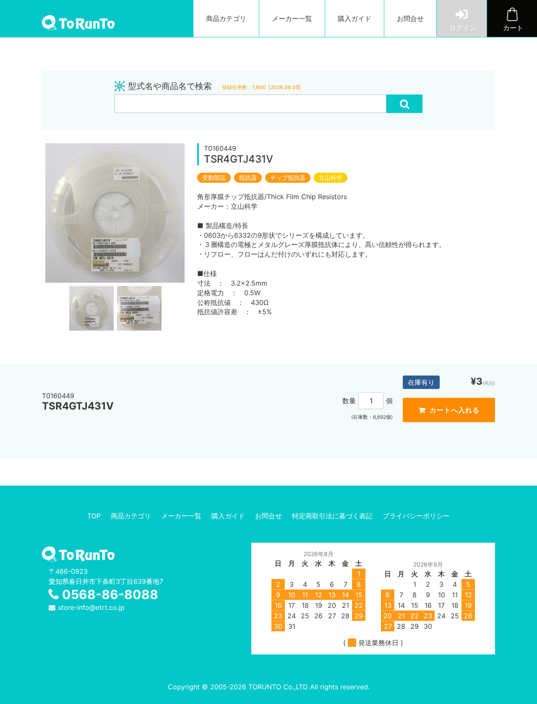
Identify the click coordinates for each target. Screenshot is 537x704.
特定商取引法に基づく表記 (332, 516)
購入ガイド (354, 18)
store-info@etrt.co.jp (91, 607)
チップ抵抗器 (287, 178)
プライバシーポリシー (416, 516)
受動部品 (214, 178)
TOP (94, 516)
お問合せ (410, 18)
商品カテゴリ (226, 18)
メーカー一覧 (292, 18)
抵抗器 (248, 178)
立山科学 (330, 178)
